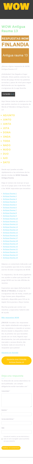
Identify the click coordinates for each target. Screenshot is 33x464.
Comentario (5, 391)
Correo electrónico (7, 419)
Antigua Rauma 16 (10, 236)
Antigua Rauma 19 (10, 244)
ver (12, 94)
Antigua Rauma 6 (10, 208)
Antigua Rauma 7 (10, 210)
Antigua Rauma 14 (10, 230)
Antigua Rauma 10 (10, 219)
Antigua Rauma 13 (10, 227)
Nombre (4, 410)
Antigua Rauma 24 (10, 258)
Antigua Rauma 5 (10, 205)
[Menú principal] (16, 16)
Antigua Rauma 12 (10, 224)
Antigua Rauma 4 (10, 202)
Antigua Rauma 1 (10, 194)
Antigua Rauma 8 (10, 213)
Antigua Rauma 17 (10, 238)
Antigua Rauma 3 (10, 199)
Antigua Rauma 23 (10, 255)
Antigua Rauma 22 (10, 252)
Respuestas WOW (22, 461)
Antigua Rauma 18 (10, 241)
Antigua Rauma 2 (10, 196)
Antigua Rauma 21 (10, 249)
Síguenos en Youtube (9, 353)
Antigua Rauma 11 (10, 222)
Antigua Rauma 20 (10, 247)
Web (2, 428)
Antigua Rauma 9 (10, 216)
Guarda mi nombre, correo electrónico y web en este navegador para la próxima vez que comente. (16, 439)
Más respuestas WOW (10, 318)
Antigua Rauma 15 (10, 233)
